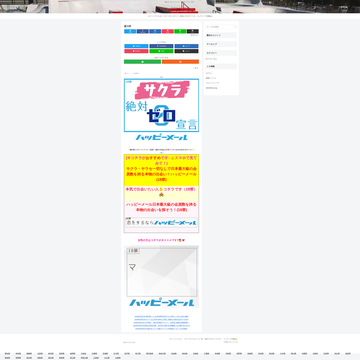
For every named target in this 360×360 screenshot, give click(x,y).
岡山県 (293, 353)
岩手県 (127, 353)
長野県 (239, 353)
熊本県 (184, 353)
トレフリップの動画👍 (230, 339)
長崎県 (250, 353)
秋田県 (18, 353)
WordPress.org (211, 88)
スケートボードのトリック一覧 (193, 339)
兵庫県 (94, 353)
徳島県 (40, 358)
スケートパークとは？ (175, 339)
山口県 (107, 358)
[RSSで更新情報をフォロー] (180, 62)
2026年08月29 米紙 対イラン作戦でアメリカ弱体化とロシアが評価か (161, 329)
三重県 (206, 353)
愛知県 (7, 353)
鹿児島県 (149, 353)
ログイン (209, 73)
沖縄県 (304, 353)
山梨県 (117, 358)
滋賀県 (347, 353)
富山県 (72, 358)
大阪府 (315, 353)
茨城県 (105, 353)
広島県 (40, 353)
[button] (235, 27)
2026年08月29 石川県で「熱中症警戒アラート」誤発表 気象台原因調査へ (161, 323)
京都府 (195, 353)
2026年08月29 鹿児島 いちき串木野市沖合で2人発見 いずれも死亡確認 (161, 316)
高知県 (173, 353)
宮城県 (217, 353)
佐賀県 (326, 353)
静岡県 (18, 358)
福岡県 (72, 353)
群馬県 (61, 353)
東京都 (50, 358)
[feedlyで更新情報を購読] (142, 62)
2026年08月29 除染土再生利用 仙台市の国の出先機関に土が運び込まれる (161, 326)
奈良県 (260, 353)
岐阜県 (50, 353)
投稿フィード (211, 78)
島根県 (7, 358)
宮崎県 (228, 353)
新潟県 (271, 353)
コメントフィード (212, 83)
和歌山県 (84, 358)
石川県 (116, 353)
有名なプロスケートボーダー (213, 339)
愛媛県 (29, 353)
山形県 (96, 358)
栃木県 (29, 358)
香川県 (137, 353)
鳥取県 (61, 358)
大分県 (282, 353)
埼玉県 (337, 353)
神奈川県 (162, 353)
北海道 (83, 353)
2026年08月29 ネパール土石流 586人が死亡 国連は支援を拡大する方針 (161, 319)
